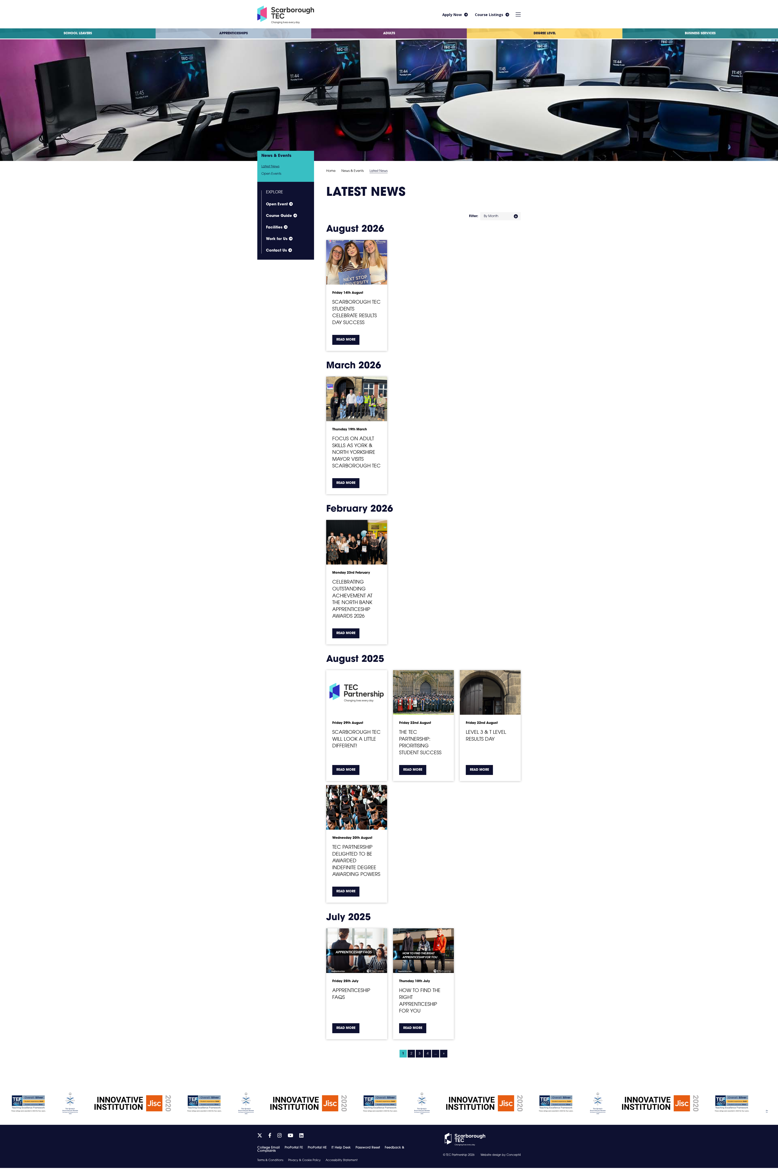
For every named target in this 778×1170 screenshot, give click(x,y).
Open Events (271, 174)
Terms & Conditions (270, 1160)
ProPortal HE (317, 1147)
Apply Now (452, 14)
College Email (268, 1147)
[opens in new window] (465, 1139)
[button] (518, 14)
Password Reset (368, 1147)
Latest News (270, 166)
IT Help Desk (341, 1147)
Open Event (277, 204)
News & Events (352, 171)
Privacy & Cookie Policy (304, 1160)
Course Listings (489, 14)
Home (331, 171)
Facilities (274, 227)
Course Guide (279, 216)
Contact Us (276, 251)
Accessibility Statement (342, 1160)
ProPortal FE (294, 1147)
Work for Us (276, 239)
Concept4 (514, 1155)
